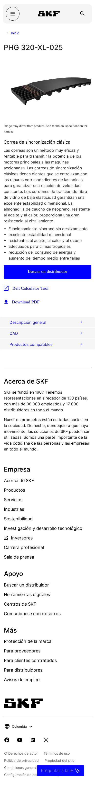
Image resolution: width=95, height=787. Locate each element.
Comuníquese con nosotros (32, 613)
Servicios (13, 499)
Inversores (21, 537)
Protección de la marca (27, 641)
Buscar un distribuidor (47, 271)
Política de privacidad (21, 760)
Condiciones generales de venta (29, 767)
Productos (14, 490)
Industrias (14, 509)
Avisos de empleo (22, 679)
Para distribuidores (23, 670)
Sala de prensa (19, 557)
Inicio (15, 33)
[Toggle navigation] (12, 14)
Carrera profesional (24, 547)
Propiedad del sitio (59, 760)
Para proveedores (22, 650)
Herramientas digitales (27, 594)
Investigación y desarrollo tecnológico (43, 528)
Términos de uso (57, 753)
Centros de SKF (20, 604)
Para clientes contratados (30, 660)
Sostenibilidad (18, 518)
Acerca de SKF (19, 480)
